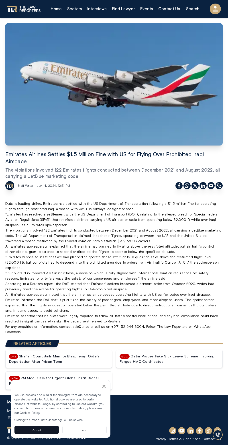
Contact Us (169, 8)
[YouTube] (181, 430)
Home (56, 8)
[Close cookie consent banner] (104, 386)
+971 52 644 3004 (127, 326)
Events (146, 8)
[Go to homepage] (24, 9)
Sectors (74, 8)
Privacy (160, 439)
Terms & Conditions (184, 439)
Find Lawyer (123, 8)
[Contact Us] (218, 435)
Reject (84, 429)
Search (193, 8)
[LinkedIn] (190, 430)
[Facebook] (199, 430)
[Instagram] (172, 430)
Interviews (97, 8)
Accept (37, 429)
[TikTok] (208, 430)
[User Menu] (215, 9)
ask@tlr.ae (81, 326)
